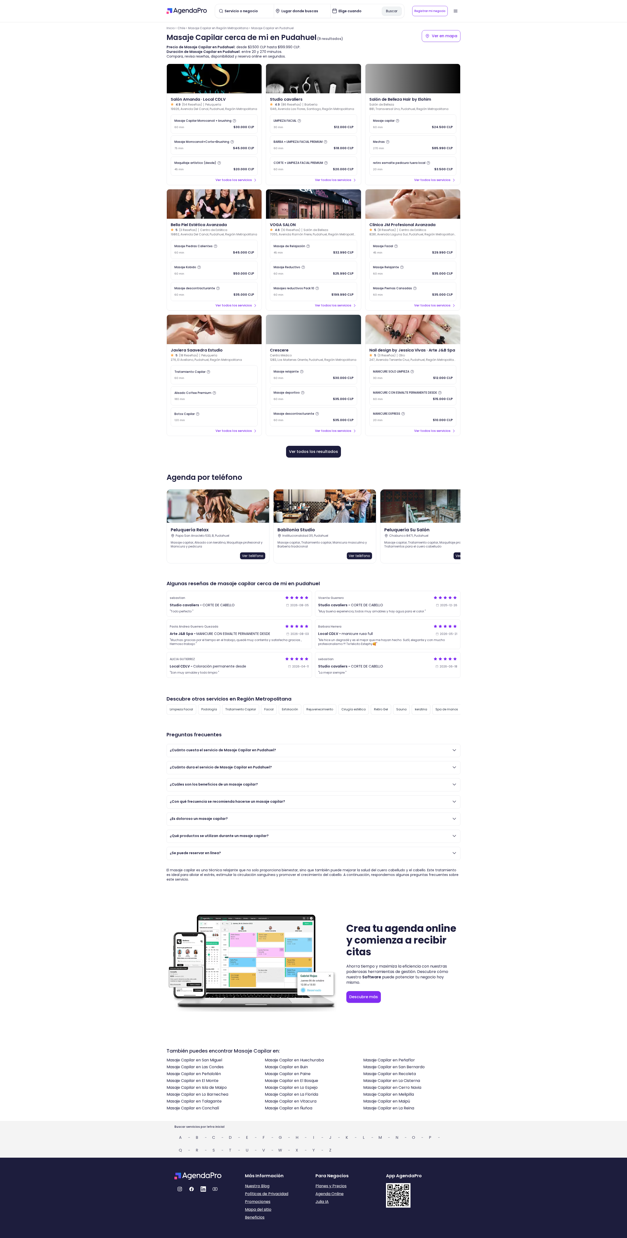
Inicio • (172, 28)
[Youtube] (215, 1189)
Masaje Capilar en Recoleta (389, 1074)
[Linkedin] (203, 1189)
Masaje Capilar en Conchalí (193, 1108)
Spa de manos (446, 709)
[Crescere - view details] (313, 329)
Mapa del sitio (258, 1209)
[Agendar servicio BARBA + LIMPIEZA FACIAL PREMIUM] (313, 145)
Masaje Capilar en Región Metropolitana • (219, 28)
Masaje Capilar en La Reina (388, 1108)
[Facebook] (191, 1189)
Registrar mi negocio (430, 11)
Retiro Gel (381, 709)
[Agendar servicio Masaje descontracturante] (214, 291)
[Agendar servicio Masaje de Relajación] (313, 249)
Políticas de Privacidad (266, 1194)
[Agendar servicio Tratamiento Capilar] (214, 374)
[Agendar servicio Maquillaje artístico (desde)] (214, 166)
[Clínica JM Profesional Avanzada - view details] (412, 204)
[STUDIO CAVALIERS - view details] (313, 78)
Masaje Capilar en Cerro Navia (392, 1087)
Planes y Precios (331, 1186)
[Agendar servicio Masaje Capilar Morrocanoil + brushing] (214, 124)
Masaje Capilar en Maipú (386, 1101)
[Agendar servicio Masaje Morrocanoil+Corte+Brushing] (214, 145)
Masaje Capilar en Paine (288, 1074)
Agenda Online (329, 1194)
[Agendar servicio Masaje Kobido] (214, 270)
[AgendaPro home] (187, 11)
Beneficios (255, 1217)
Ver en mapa (444, 36)
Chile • (182, 28)
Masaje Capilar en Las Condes (195, 1067)
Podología (209, 709)
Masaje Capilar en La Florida (291, 1094)
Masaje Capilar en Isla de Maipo (197, 1087)
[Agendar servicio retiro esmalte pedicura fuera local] (413, 166)
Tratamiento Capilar (240, 709)
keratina (421, 709)
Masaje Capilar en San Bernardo (394, 1067)
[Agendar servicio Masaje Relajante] (413, 270)
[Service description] (234, 121)
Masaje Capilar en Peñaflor (389, 1060)
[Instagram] (179, 1189)
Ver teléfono (252, 555)
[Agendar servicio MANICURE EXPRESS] (413, 417)
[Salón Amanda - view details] (214, 78)
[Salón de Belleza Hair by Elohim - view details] (412, 78)
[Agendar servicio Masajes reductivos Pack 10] (313, 291)
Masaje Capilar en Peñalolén (194, 1074)
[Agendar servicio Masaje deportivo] (313, 396)
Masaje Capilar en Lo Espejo (291, 1087)
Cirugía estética (353, 709)
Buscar (392, 11)
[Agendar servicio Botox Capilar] (214, 417)
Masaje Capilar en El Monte (192, 1080)
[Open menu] (455, 11)
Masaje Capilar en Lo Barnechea (197, 1094)
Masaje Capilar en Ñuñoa (288, 1108)
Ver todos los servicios (234, 180)
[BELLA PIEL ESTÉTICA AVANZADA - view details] (214, 204)
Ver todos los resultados (313, 451)
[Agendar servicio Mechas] (413, 145)
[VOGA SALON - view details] (313, 204)
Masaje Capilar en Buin (286, 1067)
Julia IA (322, 1201)
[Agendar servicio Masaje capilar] (413, 124)
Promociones (257, 1201)
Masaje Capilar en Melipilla (388, 1094)
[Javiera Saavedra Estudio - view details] (214, 329)
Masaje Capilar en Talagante (194, 1101)
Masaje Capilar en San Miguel (194, 1060)
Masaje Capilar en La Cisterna (391, 1080)
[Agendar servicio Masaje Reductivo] (313, 270)
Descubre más (363, 997)
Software (371, 977)
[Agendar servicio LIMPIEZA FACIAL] (313, 124)
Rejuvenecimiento (319, 709)
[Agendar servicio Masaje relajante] (313, 374)
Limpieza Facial (181, 709)
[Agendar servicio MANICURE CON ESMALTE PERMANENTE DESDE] (413, 396)
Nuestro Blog (257, 1186)
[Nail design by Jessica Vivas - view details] (412, 329)
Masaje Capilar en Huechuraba (294, 1060)
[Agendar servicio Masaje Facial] (413, 249)
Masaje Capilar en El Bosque (291, 1080)
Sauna (401, 709)
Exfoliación (290, 709)
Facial (269, 709)
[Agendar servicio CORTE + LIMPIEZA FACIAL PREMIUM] (313, 166)
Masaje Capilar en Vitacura (290, 1101)
